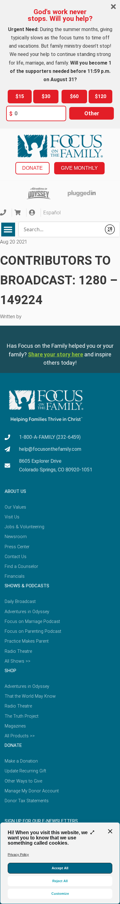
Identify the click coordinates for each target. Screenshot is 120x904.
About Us (15, 491)
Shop (10, 670)
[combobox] (60, 229)
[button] (8, 229)
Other (91, 113)
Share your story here (55, 354)
